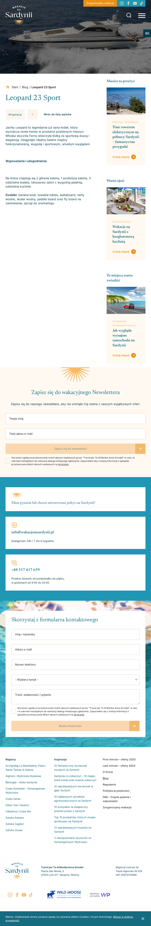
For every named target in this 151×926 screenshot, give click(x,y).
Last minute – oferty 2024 (119, 765)
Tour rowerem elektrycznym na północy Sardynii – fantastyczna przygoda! (126, 137)
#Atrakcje (118, 122)
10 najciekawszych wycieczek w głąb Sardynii (73, 788)
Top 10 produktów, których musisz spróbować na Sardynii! (75, 819)
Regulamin (109, 784)
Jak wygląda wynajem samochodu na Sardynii (124, 338)
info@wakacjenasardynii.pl (32, 532)
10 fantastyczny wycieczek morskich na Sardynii (70, 767)
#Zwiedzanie (131, 122)
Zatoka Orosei (14, 830)
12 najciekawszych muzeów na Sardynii (72, 829)
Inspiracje (60, 759)
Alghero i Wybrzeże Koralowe (23, 776)
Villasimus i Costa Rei (18, 811)
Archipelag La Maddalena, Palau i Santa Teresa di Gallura (26, 767)
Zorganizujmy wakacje (100, 3)
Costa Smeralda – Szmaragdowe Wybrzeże (25, 790)
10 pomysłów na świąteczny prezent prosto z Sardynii (71, 809)
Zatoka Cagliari (15, 823)
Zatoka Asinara (15, 817)
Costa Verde (13, 798)
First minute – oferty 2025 (119, 759)
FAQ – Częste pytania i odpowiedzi (117, 799)
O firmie (108, 771)
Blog (25, 87)
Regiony (11, 759)
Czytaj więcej (121, 156)
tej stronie (63, 464)
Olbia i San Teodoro (17, 805)
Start (15, 87)
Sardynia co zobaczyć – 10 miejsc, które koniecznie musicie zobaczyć (75, 778)
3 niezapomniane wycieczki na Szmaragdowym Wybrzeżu (72, 839)
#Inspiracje (15, 114)
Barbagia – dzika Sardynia (21, 782)
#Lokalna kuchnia (122, 221)
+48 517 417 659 (25, 570)
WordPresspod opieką (95, 895)
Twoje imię (16, 418)
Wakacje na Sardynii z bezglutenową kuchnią (123, 234)
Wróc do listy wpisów (57, 114)
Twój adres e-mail (21, 433)
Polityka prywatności (116, 790)
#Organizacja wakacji (124, 325)
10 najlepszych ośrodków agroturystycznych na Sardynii (72, 798)
